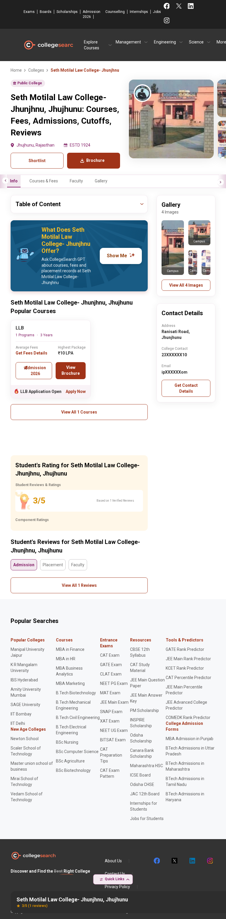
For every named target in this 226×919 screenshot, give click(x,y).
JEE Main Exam (114, 702)
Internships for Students (143, 806)
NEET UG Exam (114, 730)
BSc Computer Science (77, 751)
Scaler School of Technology (26, 751)
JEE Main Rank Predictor (188, 658)
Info (14, 181)
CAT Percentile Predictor (188, 677)
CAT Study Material (140, 667)
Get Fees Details (31, 353)
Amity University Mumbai (26, 692)
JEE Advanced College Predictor (186, 705)
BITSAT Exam (113, 739)
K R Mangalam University (24, 667)
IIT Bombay (21, 714)
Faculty (76, 181)
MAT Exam (110, 692)
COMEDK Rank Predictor (188, 717)
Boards (45, 12)
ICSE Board (140, 775)
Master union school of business (32, 766)
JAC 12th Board (144, 794)
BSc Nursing (67, 742)
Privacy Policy (117, 886)
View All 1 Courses (79, 412)
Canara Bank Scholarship (142, 753)
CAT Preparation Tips (111, 755)
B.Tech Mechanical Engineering (73, 705)
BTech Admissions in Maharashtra (185, 766)
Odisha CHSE (142, 784)
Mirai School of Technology (24, 781)
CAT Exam (109, 655)
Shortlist (37, 160)
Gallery (101, 181)
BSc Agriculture (70, 761)
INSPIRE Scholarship (141, 723)
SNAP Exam (111, 711)
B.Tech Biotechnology (76, 692)
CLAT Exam (111, 674)
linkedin (192, 861)
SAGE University (25, 704)
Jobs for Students (147, 818)
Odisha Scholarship (141, 738)
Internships (139, 12)
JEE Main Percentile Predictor (184, 690)
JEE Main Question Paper (147, 683)
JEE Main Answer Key (146, 698)
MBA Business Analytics (69, 671)
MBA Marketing (70, 683)
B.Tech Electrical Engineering (71, 730)
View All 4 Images (186, 285)
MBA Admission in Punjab (189, 738)
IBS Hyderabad (24, 680)
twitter (174, 861)
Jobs (157, 12)
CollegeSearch (48, 45)
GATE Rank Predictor (185, 649)
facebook (156, 861)
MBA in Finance (70, 649)
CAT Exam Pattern (109, 773)
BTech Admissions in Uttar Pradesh (190, 751)
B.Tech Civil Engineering (78, 717)
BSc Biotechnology (73, 770)
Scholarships (67, 12)
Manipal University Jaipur (27, 652)
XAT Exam (109, 721)
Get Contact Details (186, 388)
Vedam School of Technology (27, 797)
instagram (209, 861)
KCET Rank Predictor (185, 668)
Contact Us (115, 873)
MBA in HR (65, 658)
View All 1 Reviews (79, 585)
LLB (20, 328)
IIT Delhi (18, 723)
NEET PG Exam (114, 683)
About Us (113, 860)
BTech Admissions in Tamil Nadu (185, 781)
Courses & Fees (43, 181)
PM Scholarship (144, 710)
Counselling (115, 12)
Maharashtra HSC (146, 765)
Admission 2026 (91, 14)
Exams (29, 12)
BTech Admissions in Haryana (185, 797)
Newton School (25, 738)
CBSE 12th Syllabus (140, 652)
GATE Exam (111, 664)
